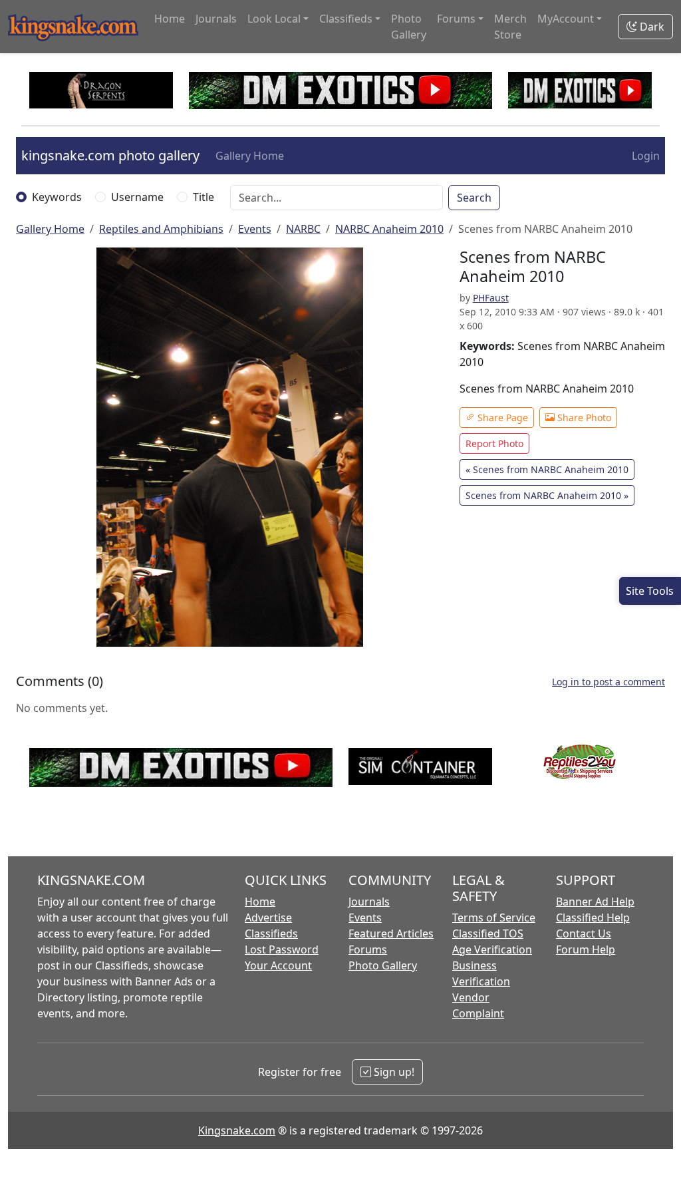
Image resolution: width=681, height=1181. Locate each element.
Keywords (57, 197)
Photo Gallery (408, 26)
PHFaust (491, 297)
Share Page (501, 417)
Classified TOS (487, 933)
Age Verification (492, 949)
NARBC (303, 229)
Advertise (268, 917)
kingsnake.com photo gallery (110, 155)
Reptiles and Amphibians (161, 229)
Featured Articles (391, 933)
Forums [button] (456, 18)
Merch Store (510, 26)
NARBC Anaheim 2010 (389, 229)
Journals (216, 18)
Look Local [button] (274, 18)
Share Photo (583, 417)
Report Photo (494, 443)
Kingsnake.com (236, 1130)
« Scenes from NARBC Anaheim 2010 (547, 469)
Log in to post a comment (608, 681)
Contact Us (583, 933)
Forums (367, 949)
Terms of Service (493, 917)
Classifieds (271, 933)
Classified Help (593, 917)
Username (137, 197)
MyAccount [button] (565, 18)
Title (203, 197)
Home (169, 18)
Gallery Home (249, 155)
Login (646, 155)
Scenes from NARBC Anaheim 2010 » (547, 495)
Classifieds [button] (345, 18)
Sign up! (392, 1072)
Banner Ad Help (595, 901)
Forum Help (585, 949)
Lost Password (282, 949)
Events (254, 229)
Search (474, 197)
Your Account (278, 965)
